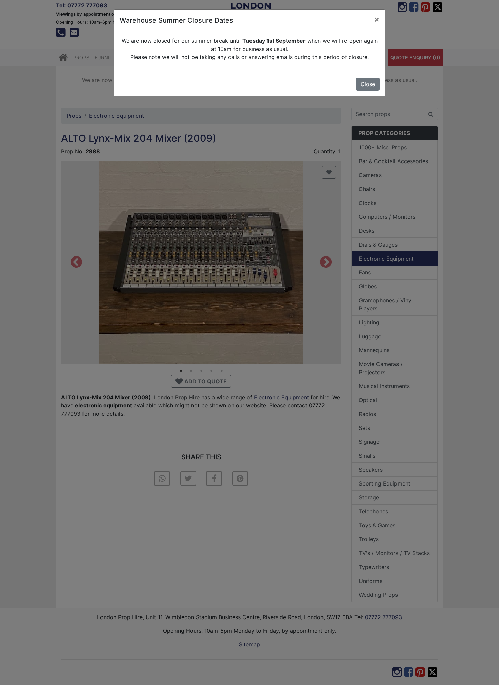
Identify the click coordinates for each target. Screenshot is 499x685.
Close (368, 84)
